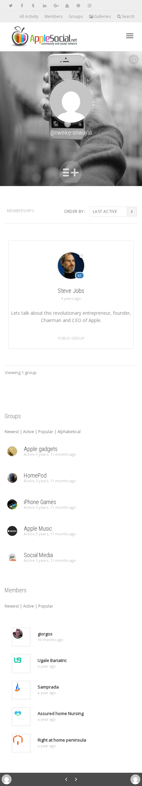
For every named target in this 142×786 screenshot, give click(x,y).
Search (127, 16)
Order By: (74, 211)
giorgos (45, 634)
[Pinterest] (78, 5)
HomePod (35, 475)
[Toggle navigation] (130, 35)
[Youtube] (66, 5)
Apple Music (38, 528)
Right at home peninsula (62, 740)
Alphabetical (69, 431)
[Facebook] (22, 5)
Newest (12, 431)
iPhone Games (40, 501)
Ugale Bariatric (52, 660)
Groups (76, 16)
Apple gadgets (40, 448)
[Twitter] (10, 5)
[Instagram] (89, 5)
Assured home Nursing (61, 713)
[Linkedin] (44, 5)
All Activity (28, 16)
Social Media (38, 555)
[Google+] (55, 5)
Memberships (20, 211)
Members (53, 16)
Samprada (48, 687)
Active (28, 431)
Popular (45, 431)
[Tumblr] (33, 5)
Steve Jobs (71, 290)
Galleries (102, 16)
